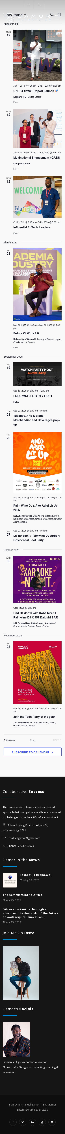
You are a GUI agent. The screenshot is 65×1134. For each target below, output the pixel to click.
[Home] (28, 17)
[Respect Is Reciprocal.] (10, 880)
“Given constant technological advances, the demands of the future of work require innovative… (30, 913)
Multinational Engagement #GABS (36, 157)
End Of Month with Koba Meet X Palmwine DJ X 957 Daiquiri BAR (35, 615)
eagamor (26, 1067)
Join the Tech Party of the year (34, 716)
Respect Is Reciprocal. (36, 875)
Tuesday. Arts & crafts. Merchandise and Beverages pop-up (36, 420)
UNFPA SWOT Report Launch (34, 91)
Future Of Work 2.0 (26, 333)
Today (33, 740)
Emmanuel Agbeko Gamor (18, 1062)
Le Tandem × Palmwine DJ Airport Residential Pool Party (36, 538)
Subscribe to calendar (30, 752)
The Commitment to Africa (22, 895)
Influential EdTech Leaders (31, 227)
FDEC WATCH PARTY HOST (32, 396)
